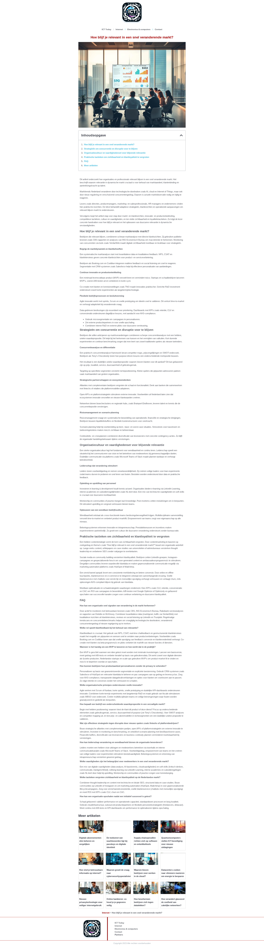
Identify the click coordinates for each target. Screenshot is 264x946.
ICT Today (106, 29)
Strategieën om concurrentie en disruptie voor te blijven (111, 149)
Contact (158, 29)
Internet (119, 29)
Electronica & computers (138, 29)
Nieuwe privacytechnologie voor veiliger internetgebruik (90, 902)
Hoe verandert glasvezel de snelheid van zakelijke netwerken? (172, 902)
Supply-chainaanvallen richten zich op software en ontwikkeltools (145, 841)
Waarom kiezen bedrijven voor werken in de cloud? (144, 873)
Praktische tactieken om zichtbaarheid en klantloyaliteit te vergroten (116, 157)
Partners (119, 935)
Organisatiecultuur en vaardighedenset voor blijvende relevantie (114, 153)
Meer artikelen (91, 165)
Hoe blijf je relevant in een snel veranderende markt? (109, 144)
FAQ (86, 161)
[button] (181, 135)
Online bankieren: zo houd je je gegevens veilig (117, 902)
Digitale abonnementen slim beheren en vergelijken (90, 841)
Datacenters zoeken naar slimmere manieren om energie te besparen (172, 873)
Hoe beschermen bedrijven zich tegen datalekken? (143, 902)
